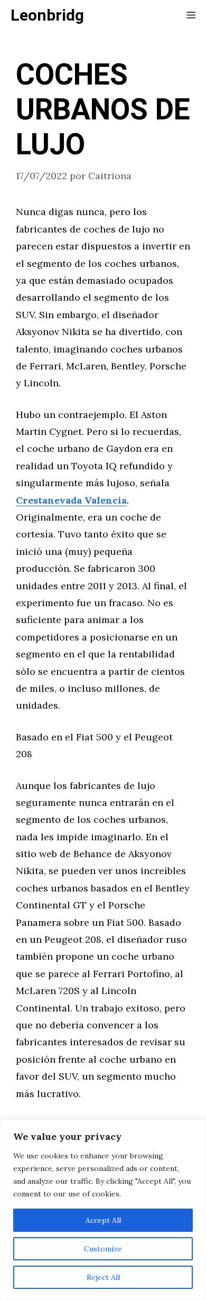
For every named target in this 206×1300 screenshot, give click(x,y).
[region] (103, 1209)
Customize (103, 1248)
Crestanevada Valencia (71, 500)
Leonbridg (47, 15)
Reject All (103, 1277)
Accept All (103, 1220)
